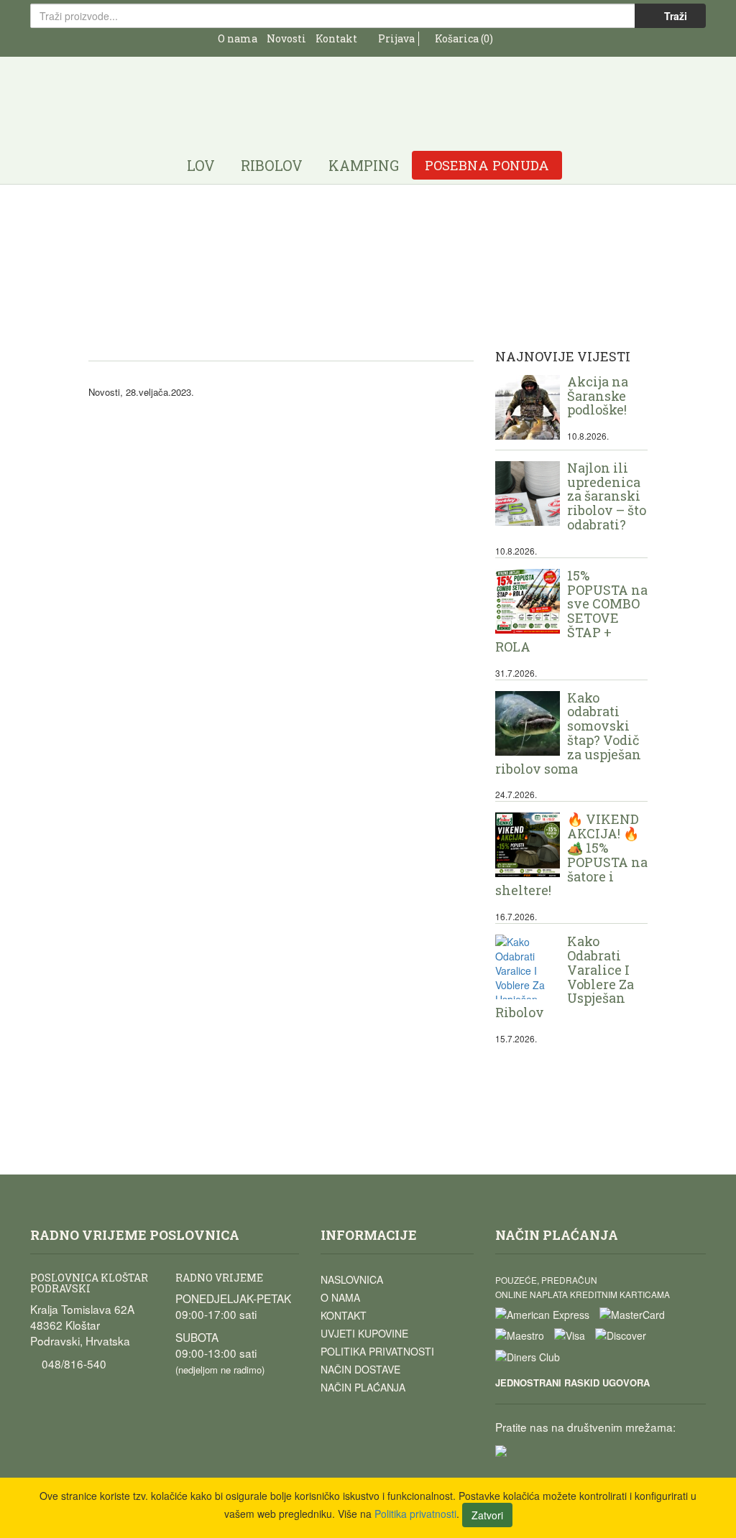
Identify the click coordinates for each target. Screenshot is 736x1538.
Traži (674, 16)
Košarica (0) (463, 38)
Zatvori (487, 1515)
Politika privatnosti (377, 1351)
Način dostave (360, 1369)
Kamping (363, 165)
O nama (237, 38)
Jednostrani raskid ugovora (572, 1382)
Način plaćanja (363, 1387)
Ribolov (272, 165)
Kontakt (336, 38)
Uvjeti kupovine (364, 1333)
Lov (201, 165)
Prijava (395, 38)
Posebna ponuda (487, 165)
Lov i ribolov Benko (368, 95)
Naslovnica (352, 1279)
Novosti (286, 38)
